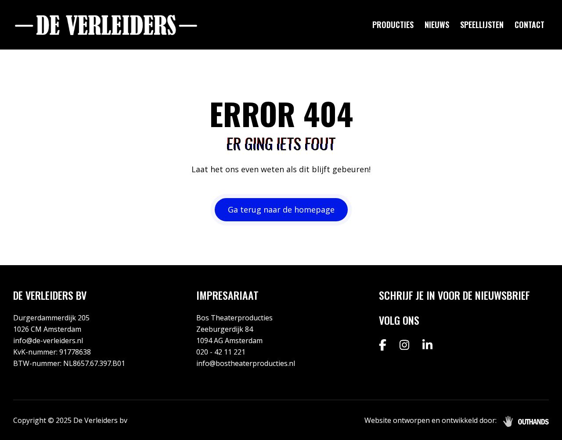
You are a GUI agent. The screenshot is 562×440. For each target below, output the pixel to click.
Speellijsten (482, 24)
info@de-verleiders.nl (48, 340)
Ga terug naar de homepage (281, 209)
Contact (529, 24)
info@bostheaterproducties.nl (245, 363)
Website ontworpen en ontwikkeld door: (430, 420)
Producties (393, 24)
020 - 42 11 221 (220, 352)
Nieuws (437, 24)
